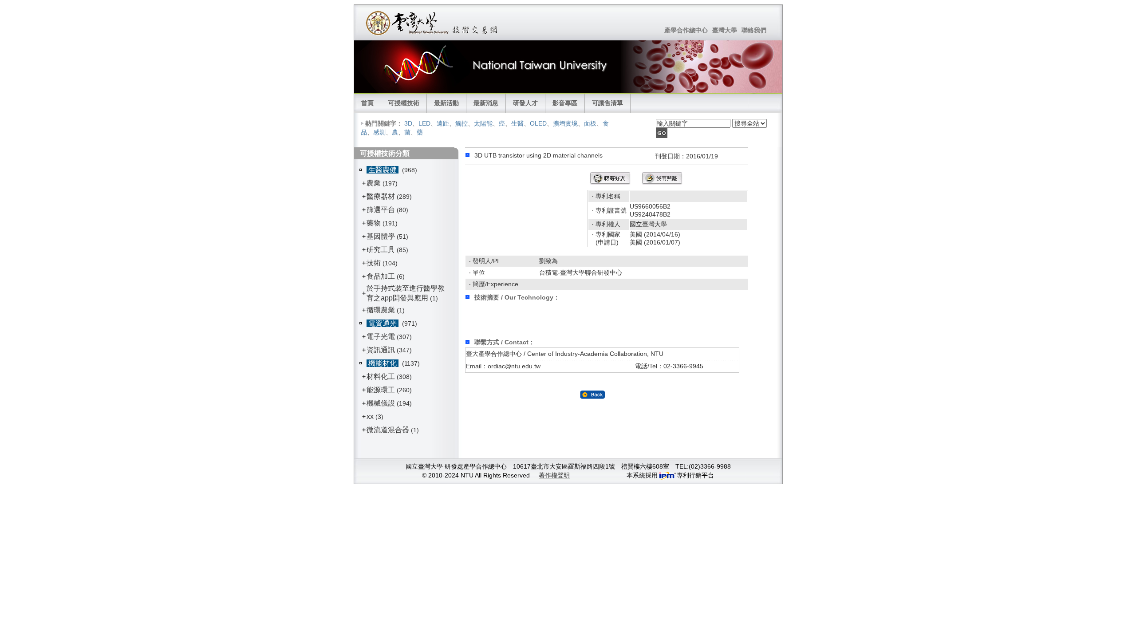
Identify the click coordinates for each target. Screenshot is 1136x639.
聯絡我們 (754, 30)
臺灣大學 (724, 30)
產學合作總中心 (686, 30)
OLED (538, 123)
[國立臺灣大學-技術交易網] (432, 23)
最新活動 (446, 102)
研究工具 (381, 249)
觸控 (461, 123)
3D (408, 123)
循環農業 (381, 310)
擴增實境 (565, 123)
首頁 (367, 102)
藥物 (374, 223)
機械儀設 (381, 403)
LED (424, 123)
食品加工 (381, 276)
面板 (590, 123)
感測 (379, 132)
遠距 (443, 123)
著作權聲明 (554, 475)
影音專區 (564, 102)
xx (370, 416)
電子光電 (381, 336)
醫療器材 (382, 196)
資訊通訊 (381, 350)
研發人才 (525, 102)
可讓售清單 (607, 102)
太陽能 (483, 123)
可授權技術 (403, 102)
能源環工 (381, 390)
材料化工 (381, 376)
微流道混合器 (388, 430)
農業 (374, 183)
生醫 (517, 123)
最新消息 (485, 102)
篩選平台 (381, 209)
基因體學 (381, 236)
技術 (374, 263)
